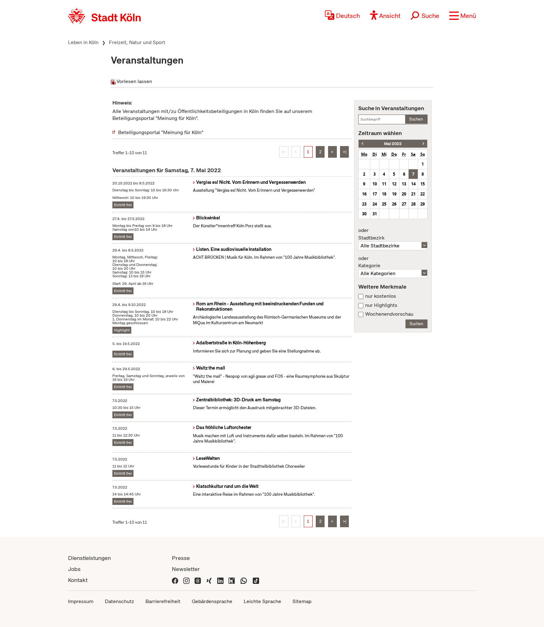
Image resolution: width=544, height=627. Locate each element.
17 (374, 194)
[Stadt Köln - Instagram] (186, 579)
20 (404, 194)
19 (394, 194)
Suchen (416, 119)
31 (374, 214)
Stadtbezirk (371, 234)
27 (404, 204)
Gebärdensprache (212, 601)
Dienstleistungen (89, 558)
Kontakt (78, 580)
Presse (181, 558)
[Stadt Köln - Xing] (209, 579)
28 (413, 204)
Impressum (81, 601)
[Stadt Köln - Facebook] (175, 579)
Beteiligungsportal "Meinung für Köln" (160, 132)
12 (394, 184)
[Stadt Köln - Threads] (198, 579)
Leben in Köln (83, 42)
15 (422, 184)
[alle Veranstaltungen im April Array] (362, 144)
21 (413, 194)
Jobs (74, 569)
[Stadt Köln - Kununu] (232, 579)
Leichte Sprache (262, 601)
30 (364, 214)
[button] (462, 16)
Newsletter (186, 569)
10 (374, 184)
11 (384, 184)
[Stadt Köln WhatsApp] (243, 579)
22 (422, 194)
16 (364, 194)
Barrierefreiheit (162, 601)
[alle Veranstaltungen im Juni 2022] (423, 144)
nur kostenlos (380, 296)
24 (374, 204)
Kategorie (369, 262)
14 (413, 184)
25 (384, 204)
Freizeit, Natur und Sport (137, 42)
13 (404, 184)
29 (422, 204)
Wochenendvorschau (389, 314)
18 (384, 194)
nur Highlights (381, 305)
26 (394, 204)
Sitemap (301, 601)
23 (364, 204)
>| (344, 152)
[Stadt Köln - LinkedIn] (220, 579)
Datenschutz (119, 601)
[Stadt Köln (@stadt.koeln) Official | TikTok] (255, 579)
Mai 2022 (393, 143)
